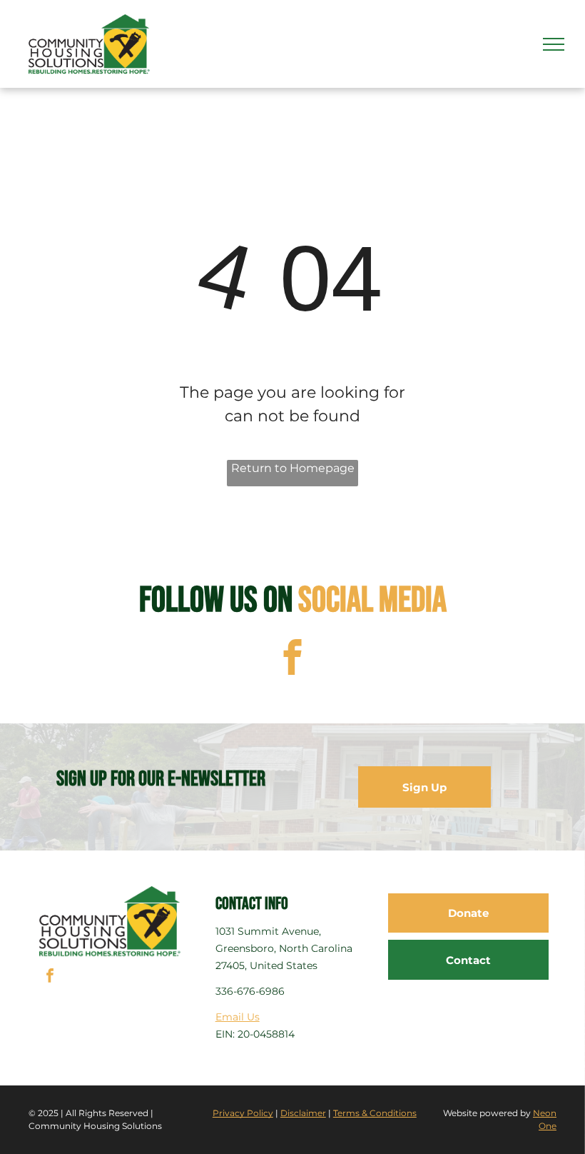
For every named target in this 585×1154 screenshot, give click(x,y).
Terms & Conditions (375, 1113)
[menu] (553, 44)
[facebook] (293, 659)
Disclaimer (303, 1113)
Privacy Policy (243, 1113)
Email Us (237, 1016)
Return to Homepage (293, 468)
